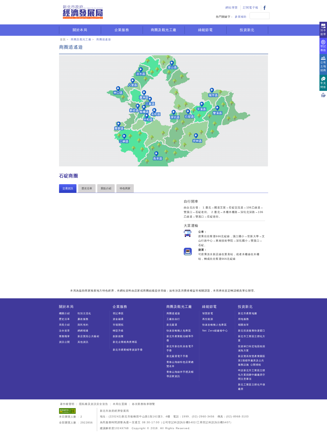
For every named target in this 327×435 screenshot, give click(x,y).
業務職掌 (64, 336)
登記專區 (118, 313)
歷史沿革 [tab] (87, 188)
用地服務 (243, 319)
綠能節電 (205, 30)
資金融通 (118, 319)
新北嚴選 (172, 324)
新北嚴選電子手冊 (177, 356)
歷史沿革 (64, 319)
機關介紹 (64, 313)
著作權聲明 (67, 403)
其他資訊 (83, 342)
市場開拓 (118, 324)
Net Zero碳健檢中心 (215, 330)
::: (218, 3)
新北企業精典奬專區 (125, 342)
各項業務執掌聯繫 (143, 403)
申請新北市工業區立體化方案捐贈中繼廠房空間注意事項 (251, 374)
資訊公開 (64, 342)
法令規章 (64, 330)
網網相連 (83, 330)
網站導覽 (231, 7)
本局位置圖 (120, 403)
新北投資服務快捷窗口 (251, 330)
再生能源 (207, 319)
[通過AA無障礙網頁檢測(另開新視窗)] (67, 410)
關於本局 (80, 30)
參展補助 (241, 16)
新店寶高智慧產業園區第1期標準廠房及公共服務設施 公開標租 (251, 360)
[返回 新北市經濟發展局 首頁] (83, 12)
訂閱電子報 (250, 7)
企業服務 (121, 30)
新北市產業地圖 (247, 313)
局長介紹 (64, 324)
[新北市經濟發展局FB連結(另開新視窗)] (265, 7)
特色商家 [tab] (125, 188)
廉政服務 (83, 319)
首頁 (63, 39)
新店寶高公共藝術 (88, 336)
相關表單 (243, 324)
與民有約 (83, 324)
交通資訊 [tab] (67, 188)
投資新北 (247, 30)
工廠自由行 (173, 319)
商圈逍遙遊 (103, 39)
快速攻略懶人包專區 (179, 330)
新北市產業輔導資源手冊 (128, 349)
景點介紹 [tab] (106, 188)
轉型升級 (118, 330)
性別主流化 (84, 313)
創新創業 (118, 336)
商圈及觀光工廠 (164, 30)
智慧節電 (207, 313)
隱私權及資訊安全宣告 (93, 403)
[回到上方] (323, 94)
